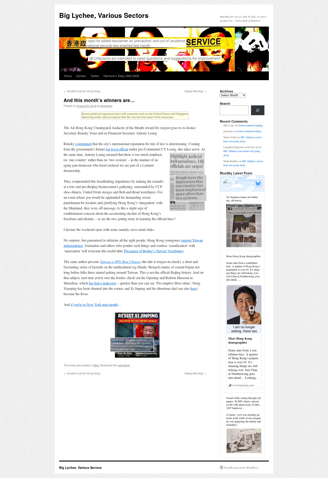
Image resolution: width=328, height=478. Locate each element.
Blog (96, 365)
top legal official (117, 149)
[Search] (257, 110)
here (194, 288)
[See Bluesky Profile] (258, 183)
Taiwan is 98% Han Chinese (120, 261)
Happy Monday (195, 91)
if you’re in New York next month (94, 304)
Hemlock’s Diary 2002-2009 (121, 76)
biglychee (106, 106)
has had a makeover (102, 283)
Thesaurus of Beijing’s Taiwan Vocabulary (153, 250)
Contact (81, 76)
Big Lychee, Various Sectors (104, 15)
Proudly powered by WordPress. (241, 467)
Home (68, 76)
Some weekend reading (250, 125)
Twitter (95, 76)
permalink (124, 365)
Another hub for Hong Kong (82, 91)
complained (83, 143)
